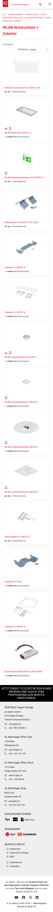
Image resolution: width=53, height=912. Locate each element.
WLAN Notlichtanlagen (34, 18)
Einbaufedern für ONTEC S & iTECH (21, 222)
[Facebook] (23, 897)
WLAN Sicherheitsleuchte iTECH (20, 357)
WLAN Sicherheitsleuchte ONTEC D (21, 492)
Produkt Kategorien (15, 14)
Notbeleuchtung (32, 14)
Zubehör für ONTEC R (15, 626)
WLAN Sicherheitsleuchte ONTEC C (21, 447)
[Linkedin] (37, 897)
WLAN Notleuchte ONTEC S (18, 132)
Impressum (15, 849)
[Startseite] (4, 8)
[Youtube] (16, 897)
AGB (12, 856)
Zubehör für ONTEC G (15, 312)
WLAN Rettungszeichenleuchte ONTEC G (24, 177)
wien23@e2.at (15, 750)
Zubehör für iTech (13, 581)
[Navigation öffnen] (50, 4)
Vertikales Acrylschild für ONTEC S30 (22, 88)
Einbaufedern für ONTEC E (17, 537)
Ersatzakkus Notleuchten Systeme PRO (23, 671)
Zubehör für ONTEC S (15, 267)
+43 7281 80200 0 (17, 728)
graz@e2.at (14, 801)
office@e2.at (15, 724)
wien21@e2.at (15, 775)
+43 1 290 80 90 (16, 779)
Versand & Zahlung (19, 853)
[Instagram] (30, 897)
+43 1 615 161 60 (16, 753)
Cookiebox (15, 866)
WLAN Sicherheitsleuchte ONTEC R (21, 402)
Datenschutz (16, 862)
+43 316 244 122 (16, 805)
